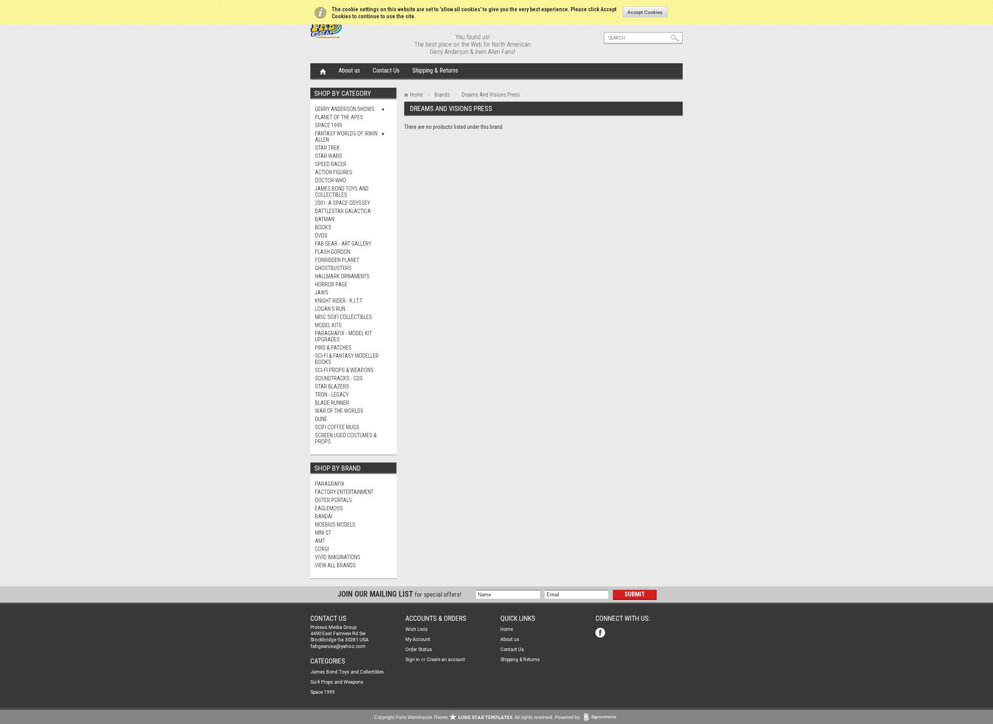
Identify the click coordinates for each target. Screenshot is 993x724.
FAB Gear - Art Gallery (343, 244)
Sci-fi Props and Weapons (336, 682)
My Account (417, 639)
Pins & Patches (333, 348)
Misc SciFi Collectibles (343, 317)
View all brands (335, 565)
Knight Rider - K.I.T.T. (339, 301)
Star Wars (328, 156)
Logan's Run (330, 309)
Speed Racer (330, 164)
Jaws (321, 292)
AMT (320, 541)
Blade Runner (332, 403)
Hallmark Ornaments (342, 276)
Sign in (412, 659)
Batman (324, 219)
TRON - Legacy (332, 394)
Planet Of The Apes (339, 117)
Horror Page (331, 284)
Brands (442, 95)
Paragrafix (329, 484)
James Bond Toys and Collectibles (341, 191)
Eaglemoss (329, 508)
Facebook (601, 633)
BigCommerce (601, 717)
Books (323, 227)
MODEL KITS (328, 325)
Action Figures (333, 172)
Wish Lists (416, 629)
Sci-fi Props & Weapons (344, 370)
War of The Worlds (339, 411)
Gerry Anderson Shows (344, 109)
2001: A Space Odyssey (342, 203)
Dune (321, 419)
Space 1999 (328, 125)
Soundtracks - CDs (339, 378)
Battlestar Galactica (343, 211)
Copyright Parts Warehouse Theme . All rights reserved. (464, 717)
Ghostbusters (333, 268)
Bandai (323, 516)
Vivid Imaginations (337, 557)
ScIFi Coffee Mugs (337, 427)
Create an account (446, 659)
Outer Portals (333, 500)
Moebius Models (335, 524)
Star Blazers (332, 386)
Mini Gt (323, 533)
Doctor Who (330, 180)
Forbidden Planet (337, 260)
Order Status (418, 649)
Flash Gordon (332, 252)
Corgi (322, 549)
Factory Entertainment (344, 492)
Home (323, 71)
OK (645, 12)
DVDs (321, 235)
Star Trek (327, 148)
